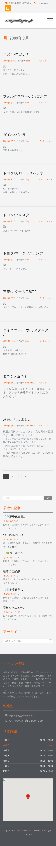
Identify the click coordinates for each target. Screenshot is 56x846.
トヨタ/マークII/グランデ (23, 253)
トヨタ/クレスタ (16, 215)
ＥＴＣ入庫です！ (17, 376)
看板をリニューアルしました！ (22, 607)
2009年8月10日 (10, 60)
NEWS (32, 382)
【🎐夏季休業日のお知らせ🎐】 (23, 516)
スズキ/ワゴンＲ (16, 55)
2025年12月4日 (12, 594)
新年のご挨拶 (11, 571)
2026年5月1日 (12, 539)
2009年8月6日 (9, 382)
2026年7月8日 (12, 521)
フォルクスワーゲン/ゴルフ (25, 96)
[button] (28, 797)
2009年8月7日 (9, 102)
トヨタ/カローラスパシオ (23, 173)
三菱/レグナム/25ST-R (19, 292)
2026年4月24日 (12, 557)
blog (28, 60)
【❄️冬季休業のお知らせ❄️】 (22, 589)
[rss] (8, 8)
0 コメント (47, 60)
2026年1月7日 (12, 575)
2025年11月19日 (13, 612)
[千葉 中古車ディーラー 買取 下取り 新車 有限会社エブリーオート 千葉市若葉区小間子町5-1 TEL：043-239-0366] (18, 20)
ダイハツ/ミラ (14, 135)
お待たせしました (17, 419)
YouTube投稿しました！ (17, 535)
